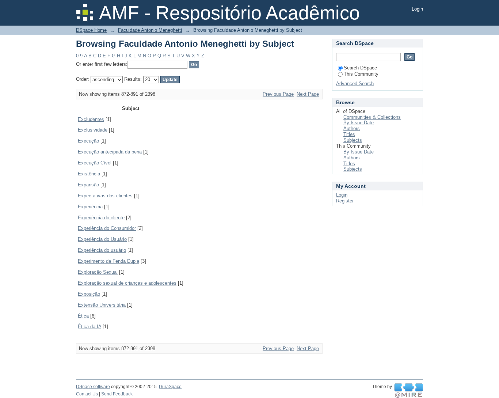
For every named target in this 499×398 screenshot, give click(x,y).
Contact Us (87, 394)
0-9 (79, 55)
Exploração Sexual (98, 272)
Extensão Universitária (102, 305)
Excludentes (91, 119)
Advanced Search (355, 83)
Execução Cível (94, 163)
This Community (361, 74)
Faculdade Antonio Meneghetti (150, 30)
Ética (83, 316)
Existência (89, 174)
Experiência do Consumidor (107, 228)
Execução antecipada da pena (110, 152)
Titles (349, 134)
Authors (351, 128)
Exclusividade (92, 130)
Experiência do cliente (101, 217)
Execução (88, 141)
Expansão (88, 184)
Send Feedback (117, 394)
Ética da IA (89, 326)
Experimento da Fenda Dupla (108, 261)
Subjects (352, 140)
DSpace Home (91, 30)
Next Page (308, 94)
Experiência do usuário (102, 250)
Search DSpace (360, 68)
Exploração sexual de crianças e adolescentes (127, 283)
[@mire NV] (408, 390)
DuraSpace (170, 386)
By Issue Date (358, 122)
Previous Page (278, 94)
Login (417, 9)
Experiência (90, 206)
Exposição (89, 294)
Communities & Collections (372, 117)
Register (345, 201)
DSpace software (93, 386)
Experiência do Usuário (102, 239)
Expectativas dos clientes (105, 195)
